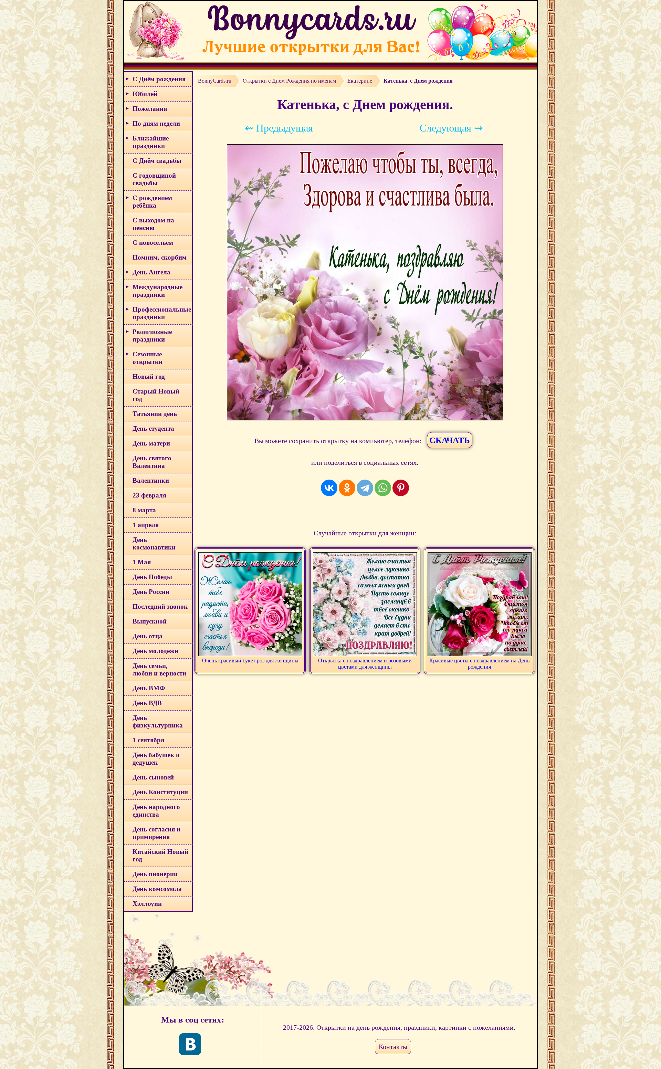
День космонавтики (154, 543)
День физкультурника (158, 721)
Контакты (393, 1046)
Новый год (149, 376)
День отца (147, 636)
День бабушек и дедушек (156, 758)
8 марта (144, 510)
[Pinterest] (400, 488)
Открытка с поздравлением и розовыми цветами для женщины (365, 664)
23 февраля (149, 495)
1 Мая (142, 562)
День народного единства (156, 810)
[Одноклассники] (347, 488)
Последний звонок (160, 606)
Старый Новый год (156, 395)
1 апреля (146, 524)
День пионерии (155, 874)
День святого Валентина (152, 461)
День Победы (152, 576)
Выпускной (150, 621)
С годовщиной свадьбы (154, 179)
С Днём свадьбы (157, 160)
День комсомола (157, 888)
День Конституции (160, 792)
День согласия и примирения (156, 833)
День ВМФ (149, 688)
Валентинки (151, 480)
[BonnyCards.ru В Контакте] (190, 1044)
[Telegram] (365, 488)
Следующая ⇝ (451, 128)
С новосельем (153, 242)
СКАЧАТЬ (449, 440)
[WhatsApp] (383, 488)
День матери (151, 443)
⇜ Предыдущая (279, 128)
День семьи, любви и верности (159, 669)
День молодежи (155, 650)
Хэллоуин (147, 903)
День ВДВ (147, 702)
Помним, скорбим (160, 257)
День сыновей (153, 777)
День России (151, 591)
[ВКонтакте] (329, 488)
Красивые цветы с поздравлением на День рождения (479, 664)
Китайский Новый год (160, 855)
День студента (153, 428)
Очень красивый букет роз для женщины (250, 660)
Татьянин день (155, 413)
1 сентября (148, 740)
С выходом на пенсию (153, 224)
